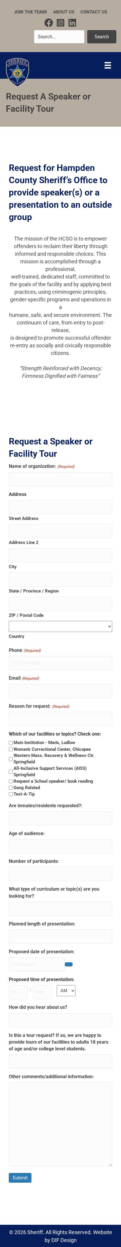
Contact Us (93, 12)
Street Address (23, 518)
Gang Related (27, 787)
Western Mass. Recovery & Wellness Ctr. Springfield (54, 759)
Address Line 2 (23, 542)
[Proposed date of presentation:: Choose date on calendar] (69, 964)
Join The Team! (30, 12)
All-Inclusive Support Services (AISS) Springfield (50, 771)
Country (16, 636)
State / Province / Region (34, 591)
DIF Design (64, 1240)
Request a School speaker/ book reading (53, 781)
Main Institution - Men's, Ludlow (44, 742)
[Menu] (107, 65)
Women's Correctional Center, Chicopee (52, 749)
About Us (63, 12)
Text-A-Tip (24, 794)
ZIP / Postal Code (26, 615)
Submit (20, 1178)
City (13, 566)
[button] (48, 22)
